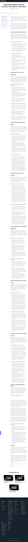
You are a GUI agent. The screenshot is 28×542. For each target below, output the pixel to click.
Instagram (10, 527)
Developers (2, 507)
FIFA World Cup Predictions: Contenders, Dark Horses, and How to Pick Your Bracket (3, 532)
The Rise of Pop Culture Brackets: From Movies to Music (19, 466)
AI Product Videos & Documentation (23, 508)
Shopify (15, 502)
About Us (2, 502)
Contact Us (2, 508)
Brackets (12, 16)
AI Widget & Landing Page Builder (23, 507)
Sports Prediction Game (23, 505)
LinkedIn (10, 525)
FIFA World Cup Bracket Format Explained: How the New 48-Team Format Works (4, 528)
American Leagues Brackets (10, 516)
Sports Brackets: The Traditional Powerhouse (4, 19)
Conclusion (2, 27)
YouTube (10, 526)
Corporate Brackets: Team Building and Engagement (4, 22)
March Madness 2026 (10, 502)
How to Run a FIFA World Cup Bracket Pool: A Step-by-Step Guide (3, 524)
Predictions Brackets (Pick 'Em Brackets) (10, 511)
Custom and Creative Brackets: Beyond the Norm (4, 25)
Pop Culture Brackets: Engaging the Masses (3, 20)
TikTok (9, 528)
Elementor (16, 508)
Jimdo (15, 512)
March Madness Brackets (10, 506)
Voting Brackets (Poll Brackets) (10, 514)
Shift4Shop (16, 513)
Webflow (16, 507)
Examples (9, 520)
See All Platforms (17, 514)
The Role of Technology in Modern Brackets (4, 26)
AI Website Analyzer (23, 512)
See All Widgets (3, 509)
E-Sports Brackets (10, 519)
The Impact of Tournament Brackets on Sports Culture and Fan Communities (18, 464)
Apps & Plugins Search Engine (24, 513)
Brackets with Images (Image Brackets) (10, 512)
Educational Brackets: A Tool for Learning (4, 21)
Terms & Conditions (11, 538)
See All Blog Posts (3, 535)
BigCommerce (16, 509)
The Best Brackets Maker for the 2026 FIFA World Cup (4, 530)
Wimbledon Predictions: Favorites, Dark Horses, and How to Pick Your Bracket (4, 534)
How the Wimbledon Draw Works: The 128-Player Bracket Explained (3, 526)
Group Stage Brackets (10, 509)
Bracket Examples (3, 506)
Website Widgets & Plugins (23, 503)
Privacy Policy (17, 538)
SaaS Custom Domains (22, 510)
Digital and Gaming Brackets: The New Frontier (4, 24)
